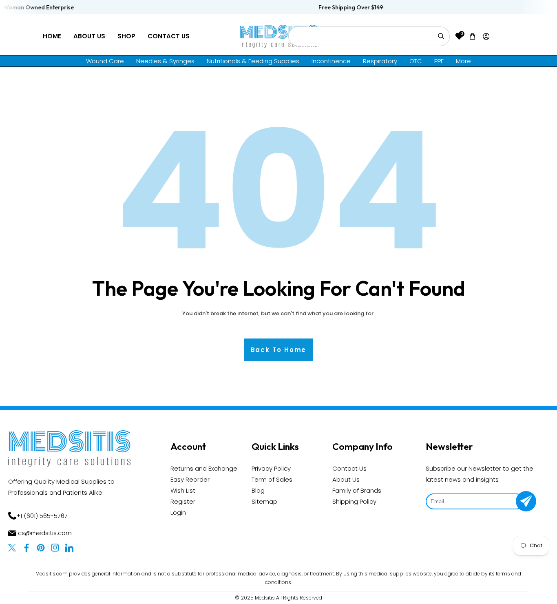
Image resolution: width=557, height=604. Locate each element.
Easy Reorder (190, 479)
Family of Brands (356, 490)
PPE (439, 61)
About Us (89, 36)
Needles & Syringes (165, 61)
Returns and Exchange (203, 468)
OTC (415, 61)
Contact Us (169, 36)
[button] (472, 36)
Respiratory (380, 61)
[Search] (440, 36)
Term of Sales (272, 479)
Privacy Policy (271, 468)
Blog (258, 490)
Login (178, 512)
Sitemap (264, 501)
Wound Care (105, 61)
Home (52, 36)
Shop (126, 36)
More (463, 61)
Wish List (182, 490)
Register (182, 501)
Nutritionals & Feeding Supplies (253, 61)
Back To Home (279, 349)
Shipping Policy (354, 501)
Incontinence (331, 61)
